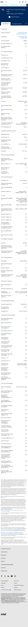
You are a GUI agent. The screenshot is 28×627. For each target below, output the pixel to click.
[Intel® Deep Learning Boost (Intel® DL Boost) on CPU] (5, 120)
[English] (23, 2)
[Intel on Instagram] (15, 576)
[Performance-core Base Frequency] (7, 89)
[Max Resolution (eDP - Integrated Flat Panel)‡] (2, 211)
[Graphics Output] (10, 191)
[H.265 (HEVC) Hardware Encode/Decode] (10, 228)
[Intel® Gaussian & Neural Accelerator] (7, 319)
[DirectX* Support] (10, 214)
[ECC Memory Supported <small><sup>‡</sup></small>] (8, 173)
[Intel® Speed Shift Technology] (7, 342)
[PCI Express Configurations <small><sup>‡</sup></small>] (10, 292)
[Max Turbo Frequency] (2, 71)
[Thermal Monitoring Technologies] (8, 374)
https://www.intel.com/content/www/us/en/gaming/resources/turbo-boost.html (13, 530)
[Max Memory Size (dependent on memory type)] (4, 160)
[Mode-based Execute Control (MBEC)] (9, 447)
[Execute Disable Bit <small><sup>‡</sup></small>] (12, 438)
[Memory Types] (9, 163)
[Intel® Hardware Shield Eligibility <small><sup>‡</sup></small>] (7, 414)
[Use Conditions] (9, 144)
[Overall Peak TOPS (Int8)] (5, 47)
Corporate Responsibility (7, 564)
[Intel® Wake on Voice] (12, 330)
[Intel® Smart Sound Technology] (7, 327)
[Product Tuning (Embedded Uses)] (11, 148)
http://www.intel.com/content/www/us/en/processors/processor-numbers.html (12, 511)
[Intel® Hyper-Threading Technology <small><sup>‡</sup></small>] (8, 355)
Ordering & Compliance (17, 23)
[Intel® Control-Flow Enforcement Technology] (7, 423)
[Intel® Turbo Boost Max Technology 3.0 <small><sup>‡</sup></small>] (10, 347)
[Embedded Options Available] (6, 141)
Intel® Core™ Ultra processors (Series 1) (22, 33)
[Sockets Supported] (11, 304)
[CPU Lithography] (10, 126)
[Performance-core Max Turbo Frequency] (10, 75)
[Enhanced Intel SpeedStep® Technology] (7, 370)
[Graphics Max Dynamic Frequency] (7, 184)
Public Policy (4, 571)
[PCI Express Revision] (12, 288)
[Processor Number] (11, 43)
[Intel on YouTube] (12, 576)
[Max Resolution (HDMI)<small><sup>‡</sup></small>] (2, 199)
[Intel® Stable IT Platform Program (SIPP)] (9, 451)
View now (24, 151)
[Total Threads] (9, 67)
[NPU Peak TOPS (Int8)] (2, 265)
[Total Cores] (7, 55)
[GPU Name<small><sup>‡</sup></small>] (7, 180)
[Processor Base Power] (2, 106)
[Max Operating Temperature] (8, 308)
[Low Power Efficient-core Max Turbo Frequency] (7, 85)
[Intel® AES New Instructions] (8, 431)
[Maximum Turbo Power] (2, 110)
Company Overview (6, 548)
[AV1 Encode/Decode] (2, 232)
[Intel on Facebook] (1, 576)
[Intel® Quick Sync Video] (2, 236)
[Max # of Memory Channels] (6, 169)
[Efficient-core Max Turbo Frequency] (10, 79)
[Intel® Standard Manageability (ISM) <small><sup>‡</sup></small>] (2, 402)
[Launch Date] (8, 137)
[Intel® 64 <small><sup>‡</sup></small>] (7, 358)
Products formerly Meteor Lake (22, 37)
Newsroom (3, 555)
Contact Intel (4, 552)
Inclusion (3, 567)
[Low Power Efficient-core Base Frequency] (2, 98)
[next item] (27, 5)
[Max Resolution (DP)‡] (2, 206)
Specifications (6, 23)
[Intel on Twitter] (5, 576)
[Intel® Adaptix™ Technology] (7, 338)
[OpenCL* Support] (11, 219)
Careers (3, 561)
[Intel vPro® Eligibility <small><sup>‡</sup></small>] (2, 388)
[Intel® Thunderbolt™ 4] (2, 285)
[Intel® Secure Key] (10, 417)
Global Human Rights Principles (10, 600)
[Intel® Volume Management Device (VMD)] (5, 379)
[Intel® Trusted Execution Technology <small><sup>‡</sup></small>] (8, 435)
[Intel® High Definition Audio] (5, 334)
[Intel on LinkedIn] (8, 576)
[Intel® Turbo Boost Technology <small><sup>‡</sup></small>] (8, 351)
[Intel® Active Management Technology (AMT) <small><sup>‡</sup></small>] (11, 397)
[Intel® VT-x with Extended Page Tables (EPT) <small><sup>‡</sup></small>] (5, 472)
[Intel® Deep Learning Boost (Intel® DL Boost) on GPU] (6, 248)
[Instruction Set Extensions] (7, 364)
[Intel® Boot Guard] (10, 443)
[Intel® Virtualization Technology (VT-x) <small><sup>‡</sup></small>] (11, 462)
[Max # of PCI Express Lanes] (5, 296)
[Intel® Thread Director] (2, 323)
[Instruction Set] (9, 360)
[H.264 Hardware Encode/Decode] (10, 223)
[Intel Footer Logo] (3, 614)
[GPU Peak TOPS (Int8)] (2, 188)
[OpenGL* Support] (11, 217)
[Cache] (5, 101)
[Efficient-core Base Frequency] (7, 93)
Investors (3, 558)
